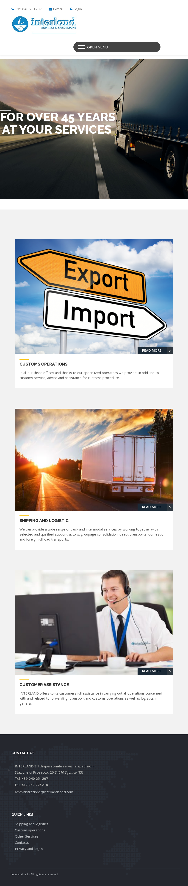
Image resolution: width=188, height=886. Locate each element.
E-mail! (58, 9)
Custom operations (30, 830)
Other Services (27, 836)
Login (77, 9)
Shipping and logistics (31, 824)
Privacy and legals (29, 848)
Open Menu (97, 47)
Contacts (22, 842)
